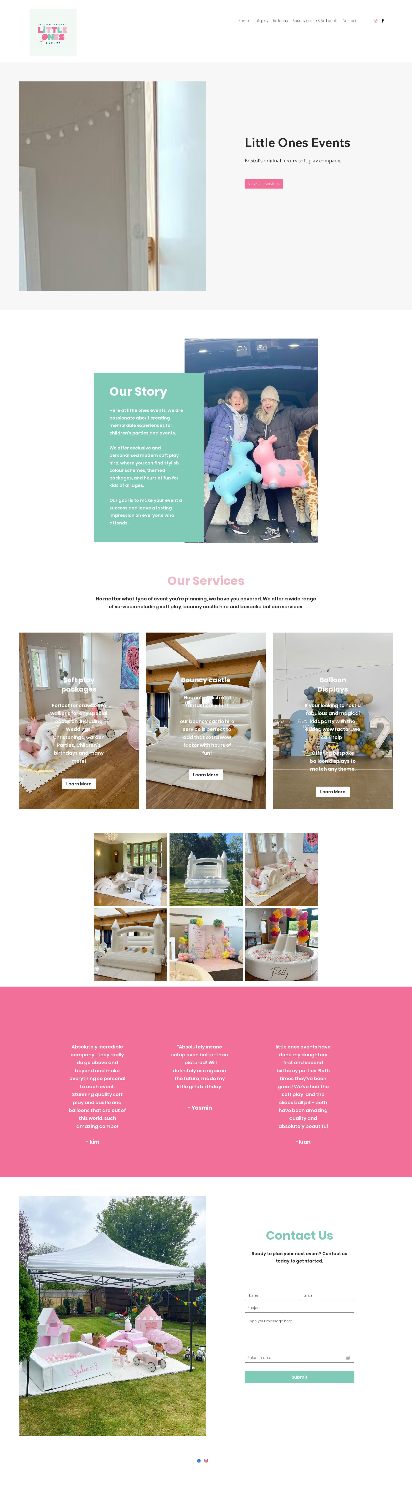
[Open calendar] (348, 1358)
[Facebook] (382, 20)
